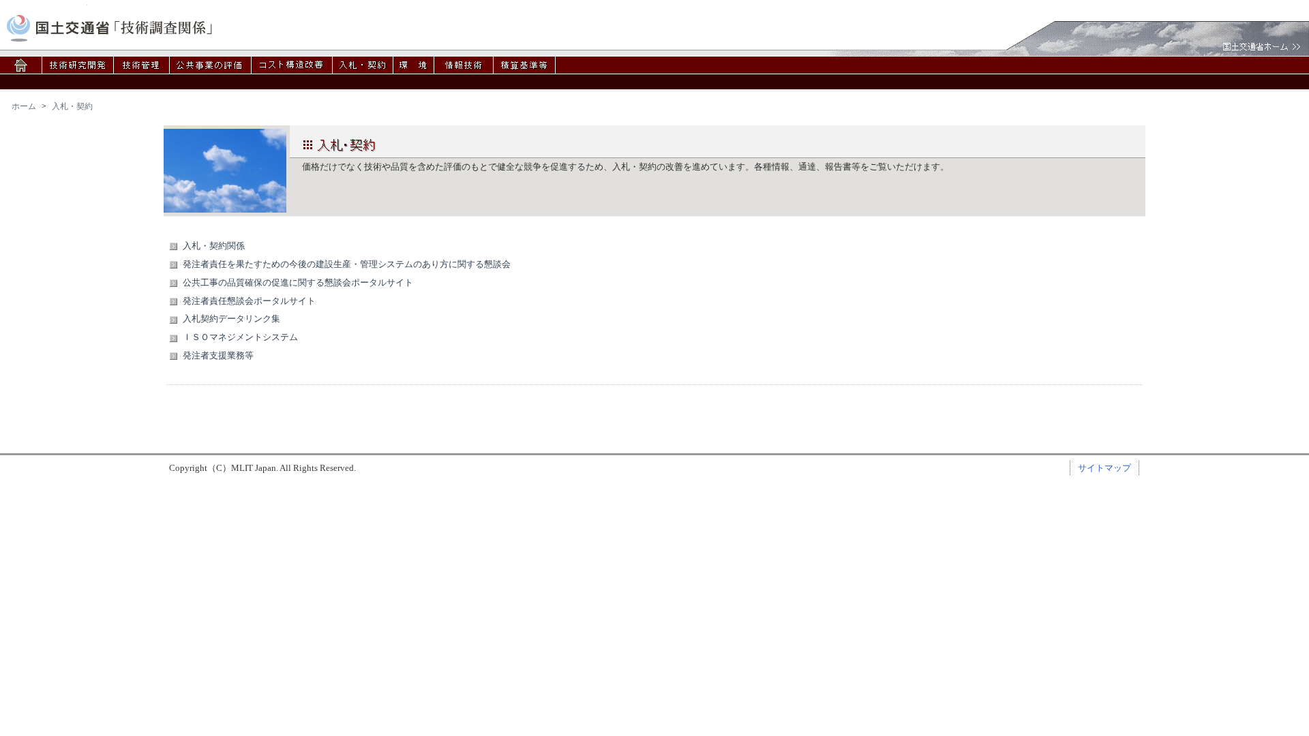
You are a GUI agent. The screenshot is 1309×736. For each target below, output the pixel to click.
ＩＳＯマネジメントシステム (240, 337)
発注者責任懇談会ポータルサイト (249, 301)
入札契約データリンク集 (231, 318)
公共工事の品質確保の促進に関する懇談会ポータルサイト (298, 282)
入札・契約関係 (214, 246)
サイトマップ (1104, 468)
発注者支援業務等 (218, 355)
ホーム (24, 106)
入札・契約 (72, 106)
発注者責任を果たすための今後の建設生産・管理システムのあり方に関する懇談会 (347, 264)
